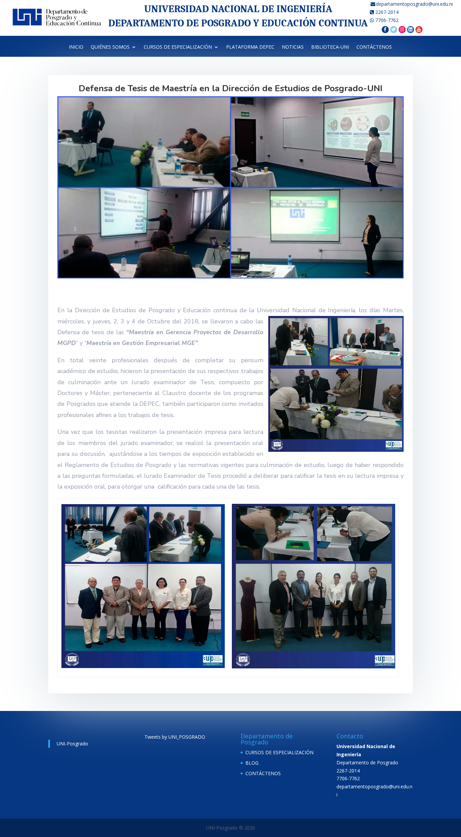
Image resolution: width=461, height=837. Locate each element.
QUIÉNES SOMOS (110, 48)
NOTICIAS (293, 48)
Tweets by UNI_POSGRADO (174, 737)
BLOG (252, 763)
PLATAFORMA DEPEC (250, 48)
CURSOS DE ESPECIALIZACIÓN (178, 48)
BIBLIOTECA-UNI (330, 48)
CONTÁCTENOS (374, 48)
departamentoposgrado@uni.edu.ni (415, 4)
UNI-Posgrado (72, 743)
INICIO (76, 48)
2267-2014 (386, 12)
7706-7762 (386, 20)
